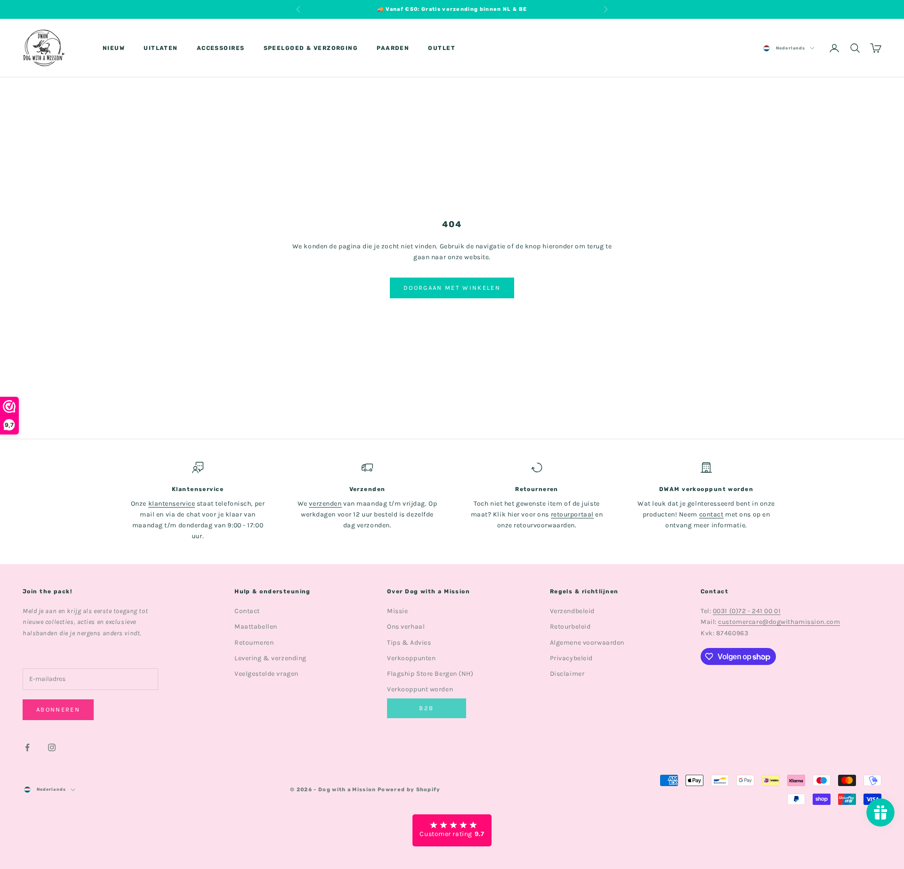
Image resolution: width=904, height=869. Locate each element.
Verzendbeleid (572, 611)
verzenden (325, 504)
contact (711, 514)
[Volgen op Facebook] (27, 747)
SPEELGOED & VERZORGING (311, 48)
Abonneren (58, 709)
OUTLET (441, 48)
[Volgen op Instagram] (51, 747)
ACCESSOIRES (221, 48)
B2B (426, 708)
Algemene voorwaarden (587, 643)
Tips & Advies (409, 643)
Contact (247, 611)
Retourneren (254, 643)
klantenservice (171, 504)
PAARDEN (393, 48)
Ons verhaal (406, 627)
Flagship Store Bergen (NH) (430, 674)
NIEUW (114, 48)
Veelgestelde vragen (266, 674)
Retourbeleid (570, 627)
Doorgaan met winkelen (452, 287)
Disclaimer (567, 674)
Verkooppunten (411, 658)
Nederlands (790, 48)
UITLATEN (161, 48)
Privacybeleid (571, 658)
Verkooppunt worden (420, 689)
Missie (397, 611)
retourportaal (572, 514)
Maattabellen (255, 627)
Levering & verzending (270, 658)
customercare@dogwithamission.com (779, 622)
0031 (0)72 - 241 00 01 (747, 611)
